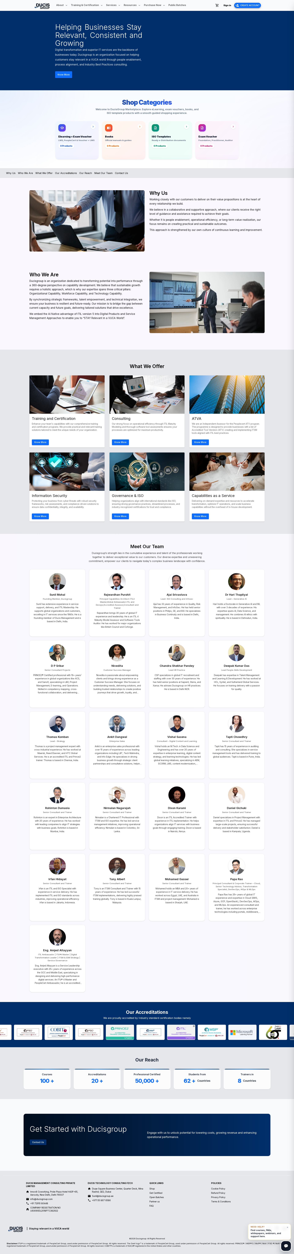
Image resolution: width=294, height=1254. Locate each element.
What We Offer (44, 173)
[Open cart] (217, 5)
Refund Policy (218, 1193)
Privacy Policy (218, 1197)
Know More (64, 74)
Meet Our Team (103, 173)
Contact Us (121, 173)
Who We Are (25, 173)
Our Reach (85, 173)
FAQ (151, 1205)
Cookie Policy (218, 1188)
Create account (250, 5)
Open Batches (156, 1197)
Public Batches (177, 5)
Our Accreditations (66, 173)
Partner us (154, 1201)
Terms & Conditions (221, 1201)
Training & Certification (85, 5)
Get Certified (155, 1193)
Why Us (10, 173)
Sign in (227, 5)
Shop (152, 1188)
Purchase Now (152, 5)
